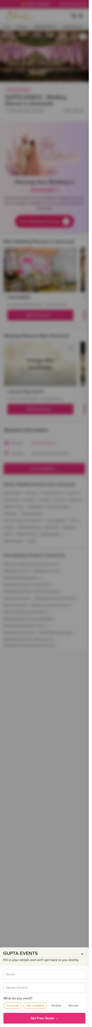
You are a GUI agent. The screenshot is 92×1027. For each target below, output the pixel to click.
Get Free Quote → (44, 1018)
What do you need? (17, 998)
